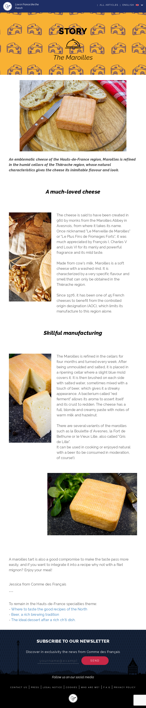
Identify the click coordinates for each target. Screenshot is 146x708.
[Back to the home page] (7, 6)
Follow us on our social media (73, 677)
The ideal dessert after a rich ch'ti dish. (43, 620)
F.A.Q (106, 687)
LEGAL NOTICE (52, 687)
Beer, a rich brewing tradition (35, 614)
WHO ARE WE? (90, 687)
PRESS (35, 687)
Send (95, 660)
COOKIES (71, 687)
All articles (109, 5)
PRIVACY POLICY (125, 687)
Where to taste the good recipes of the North (49, 609)
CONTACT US (18, 687)
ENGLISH (128, 5)
